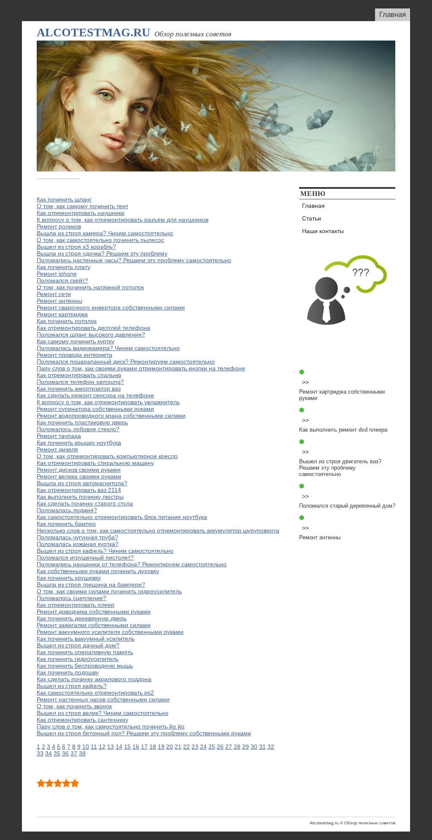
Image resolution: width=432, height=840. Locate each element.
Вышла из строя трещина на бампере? (91, 584)
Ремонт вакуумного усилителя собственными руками (110, 631)
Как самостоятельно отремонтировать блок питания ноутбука (122, 517)
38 (82, 753)
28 (237, 746)
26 (220, 746)
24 (203, 746)
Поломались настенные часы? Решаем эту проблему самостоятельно (134, 260)
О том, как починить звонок (74, 706)
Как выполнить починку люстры (80, 496)
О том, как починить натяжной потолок (90, 287)
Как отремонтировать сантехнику (82, 719)
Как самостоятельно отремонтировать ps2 (95, 692)
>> (305, 382)
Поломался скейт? (62, 280)
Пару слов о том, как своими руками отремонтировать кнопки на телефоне (141, 368)
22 (186, 746)
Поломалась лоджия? (67, 510)
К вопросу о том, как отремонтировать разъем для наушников (122, 219)
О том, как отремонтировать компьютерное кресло (107, 456)
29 (245, 746)
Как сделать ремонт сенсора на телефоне (95, 395)
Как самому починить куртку (75, 341)
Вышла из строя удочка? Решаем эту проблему (102, 253)
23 (195, 746)
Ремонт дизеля (57, 449)
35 (57, 753)
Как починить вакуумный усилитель (86, 638)
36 (65, 753)
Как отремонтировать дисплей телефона (93, 327)
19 (161, 746)
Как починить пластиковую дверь (82, 422)
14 (119, 746)
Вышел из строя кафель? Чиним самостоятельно (105, 550)
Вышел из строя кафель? (72, 685)
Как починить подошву (68, 672)
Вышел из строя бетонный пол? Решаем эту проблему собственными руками (144, 733)
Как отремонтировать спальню (79, 375)
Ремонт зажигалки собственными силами (94, 625)
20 (169, 746)
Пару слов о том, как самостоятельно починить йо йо (110, 726)
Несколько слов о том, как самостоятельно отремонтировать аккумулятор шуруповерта (158, 530)
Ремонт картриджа (62, 314)
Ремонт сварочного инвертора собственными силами (111, 307)
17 (144, 746)
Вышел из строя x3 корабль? (76, 246)
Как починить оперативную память (85, 652)
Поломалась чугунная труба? (77, 537)
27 (228, 746)
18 (152, 746)
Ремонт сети (54, 294)
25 (211, 746)
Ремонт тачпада (59, 435)
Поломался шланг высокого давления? (91, 334)
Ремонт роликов (59, 226)
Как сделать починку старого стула (85, 503)
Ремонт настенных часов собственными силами (103, 699)
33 (40, 753)
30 (254, 746)
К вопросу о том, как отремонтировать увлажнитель (108, 402)
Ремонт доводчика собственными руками (94, 611)
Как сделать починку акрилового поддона (94, 679)
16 (135, 746)
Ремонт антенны (59, 300)
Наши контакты (323, 231)
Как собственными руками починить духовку (98, 571)
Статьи (311, 218)
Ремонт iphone (57, 273)
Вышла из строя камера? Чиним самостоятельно (105, 233)
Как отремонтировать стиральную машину (95, 462)
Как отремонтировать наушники (80, 212)
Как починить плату (63, 267)
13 (110, 746)
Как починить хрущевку (69, 577)
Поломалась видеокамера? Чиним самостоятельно (108, 348)
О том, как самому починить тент (82, 206)
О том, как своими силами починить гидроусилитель (109, 591)
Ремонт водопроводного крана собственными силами (111, 415)
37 (73, 753)
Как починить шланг (64, 199)
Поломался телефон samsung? (80, 381)
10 (85, 746)
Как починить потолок (67, 321)
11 (94, 746)
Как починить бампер (66, 523)
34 (48, 753)
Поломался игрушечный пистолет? (85, 557)
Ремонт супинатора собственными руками (95, 408)
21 (178, 746)
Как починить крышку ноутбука (79, 442)
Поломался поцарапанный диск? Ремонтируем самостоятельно (126, 361)
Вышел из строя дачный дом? (78, 645)
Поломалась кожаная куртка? (78, 544)
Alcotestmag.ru (93, 32)
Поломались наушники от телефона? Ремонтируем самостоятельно (132, 564)
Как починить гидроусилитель (78, 658)
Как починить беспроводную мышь (85, 665)
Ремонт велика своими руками (79, 476)
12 (102, 746)
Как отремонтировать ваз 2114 (79, 490)
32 (270, 746)
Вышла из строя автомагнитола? (82, 483)
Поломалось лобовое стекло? (78, 429)
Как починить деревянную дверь (82, 618)
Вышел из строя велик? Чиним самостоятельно (102, 713)
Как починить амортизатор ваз (79, 388)
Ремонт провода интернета (74, 354)
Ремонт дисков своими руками (79, 469)
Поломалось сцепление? (71, 598)
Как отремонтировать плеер (75, 604)
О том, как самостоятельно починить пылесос (100, 240)
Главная (392, 15)
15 (127, 746)
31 (262, 746)
